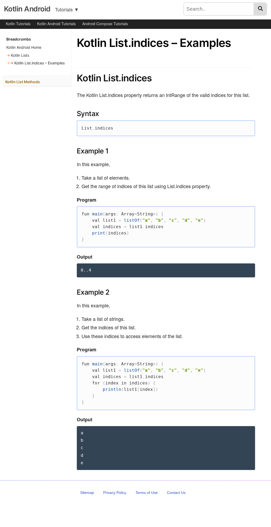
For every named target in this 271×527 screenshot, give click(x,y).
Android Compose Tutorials (105, 23)
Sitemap (87, 492)
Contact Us (176, 492)
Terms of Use (147, 492)
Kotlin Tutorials (18, 23)
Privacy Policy (114, 492)
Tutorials (67, 9)
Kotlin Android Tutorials (56, 23)
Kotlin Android (27, 9)
